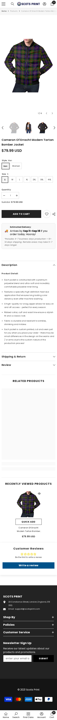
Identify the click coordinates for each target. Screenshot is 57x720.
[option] (28, 65)
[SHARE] (53, 214)
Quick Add (28, 521)
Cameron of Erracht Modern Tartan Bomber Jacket (28, 529)
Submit (43, 658)
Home (4, 11)
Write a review (28, 565)
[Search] (12, 4)
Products (14, 11)
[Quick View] (39, 493)
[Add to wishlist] (47, 214)
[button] (46, 113)
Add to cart (22, 214)
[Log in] (44, 4)
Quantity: (6, 189)
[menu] (3, 4)
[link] (28, 463)
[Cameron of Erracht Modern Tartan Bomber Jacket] (29, 504)
